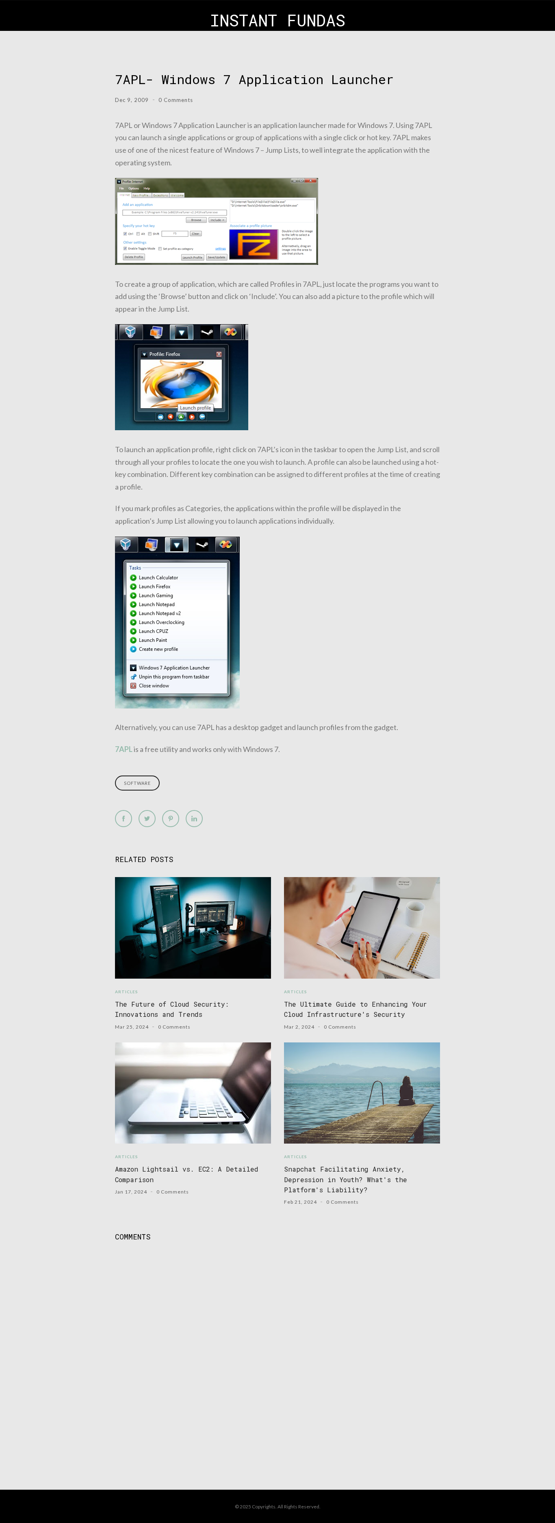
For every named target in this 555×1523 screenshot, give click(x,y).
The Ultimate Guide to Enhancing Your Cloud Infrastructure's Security (355, 1009)
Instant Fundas (277, 20)
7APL (123, 749)
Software (137, 783)
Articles (126, 991)
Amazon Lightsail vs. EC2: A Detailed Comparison (186, 1174)
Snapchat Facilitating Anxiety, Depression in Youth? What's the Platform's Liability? (345, 1179)
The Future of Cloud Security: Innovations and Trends (172, 1009)
